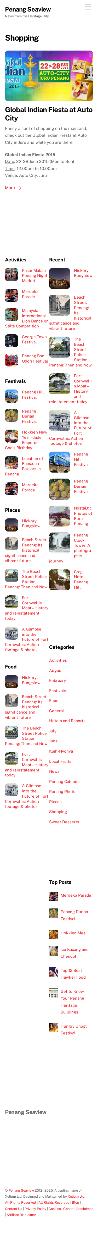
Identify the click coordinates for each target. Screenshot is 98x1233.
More (10, 187)
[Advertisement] (27, 230)
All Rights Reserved (20, 1202)
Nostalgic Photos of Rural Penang (83, 516)
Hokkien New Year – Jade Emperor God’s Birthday (26, 440)
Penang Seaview (21, 1190)
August (56, 670)
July (52, 731)
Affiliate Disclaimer (21, 1215)
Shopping (58, 811)
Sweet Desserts (64, 822)
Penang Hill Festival (33, 394)
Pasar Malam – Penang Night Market (35, 275)
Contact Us (13, 1209)
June (53, 741)
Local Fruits (60, 761)
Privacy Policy (35, 1209)
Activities (58, 660)
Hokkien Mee (73, 933)
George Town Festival (34, 339)
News (54, 771)
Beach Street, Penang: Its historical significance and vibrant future (26, 550)
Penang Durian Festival (29, 416)
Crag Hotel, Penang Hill (81, 579)
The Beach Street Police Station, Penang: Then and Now (26, 579)
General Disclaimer (78, 1209)
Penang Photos (63, 791)
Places (55, 801)
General (56, 711)
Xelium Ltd (76, 1196)
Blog (75, 1202)
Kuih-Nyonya (61, 751)
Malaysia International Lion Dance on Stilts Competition (27, 318)
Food (54, 700)
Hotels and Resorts (67, 721)
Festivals (57, 690)
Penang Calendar (65, 781)
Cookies (55, 1209)
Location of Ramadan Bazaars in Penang (24, 466)
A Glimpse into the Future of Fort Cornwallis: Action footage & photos (26, 639)
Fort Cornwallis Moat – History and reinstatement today (26, 608)
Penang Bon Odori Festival (35, 358)
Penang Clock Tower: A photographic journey (70, 548)
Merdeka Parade (30, 294)
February (57, 680)
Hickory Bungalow (31, 523)
